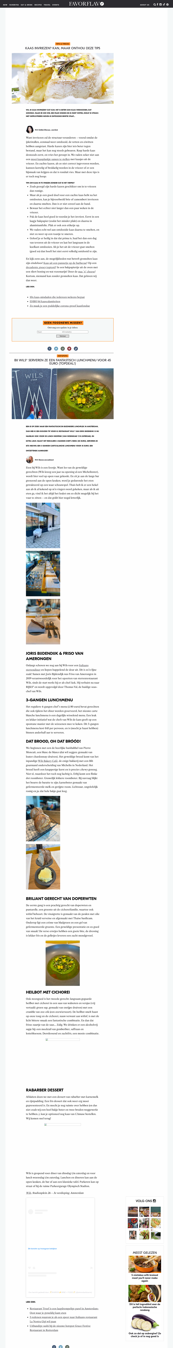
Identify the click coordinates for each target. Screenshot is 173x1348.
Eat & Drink (27, 5)
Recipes (38, 5)
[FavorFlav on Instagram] (160, 5)
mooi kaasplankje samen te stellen (50, 159)
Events (55, 5)
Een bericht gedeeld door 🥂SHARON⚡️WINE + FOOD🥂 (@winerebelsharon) (60, 1292)
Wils (28, 1193)
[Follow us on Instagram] (62, 350)
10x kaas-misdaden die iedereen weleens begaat (57, 297)
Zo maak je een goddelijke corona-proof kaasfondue (60, 305)
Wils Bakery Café (48, 761)
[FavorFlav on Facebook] (157, 5)
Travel (47, 5)
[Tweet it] (56, 350)
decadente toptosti (40, 267)
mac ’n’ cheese (86, 271)
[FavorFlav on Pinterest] (167, 5)
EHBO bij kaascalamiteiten (45, 301)
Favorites (14, 5)
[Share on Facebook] (49, 350)
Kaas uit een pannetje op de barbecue (65, 263)
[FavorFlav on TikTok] (164, 5)
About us (144, 5)
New (5, 5)
